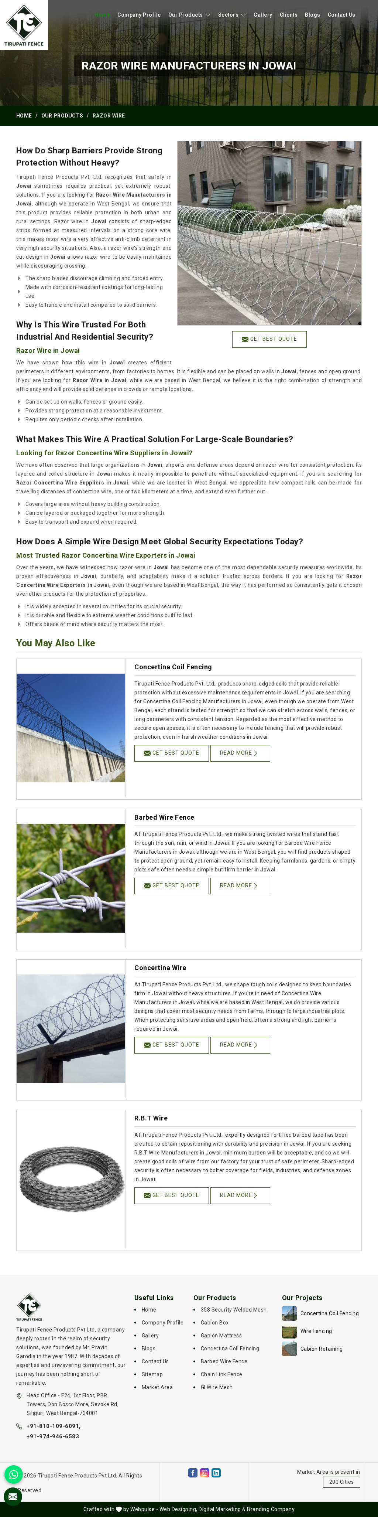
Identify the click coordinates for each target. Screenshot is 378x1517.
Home (102, 15)
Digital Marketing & (222, 1509)
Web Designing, (178, 1509)
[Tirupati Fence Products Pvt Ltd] (24, 25)
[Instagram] (204, 1472)
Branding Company (271, 1509)
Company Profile (139, 15)
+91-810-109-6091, (54, 1426)
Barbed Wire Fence (164, 817)
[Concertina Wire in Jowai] (71, 1029)
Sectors (228, 15)
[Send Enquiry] (13, 1496)
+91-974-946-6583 (53, 1436)
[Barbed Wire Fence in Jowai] (71, 878)
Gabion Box (215, 1323)
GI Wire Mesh (217, 1387)
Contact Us (341, 15)
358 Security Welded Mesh (234, 1310)
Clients (289, 15)
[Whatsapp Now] (13, 1474)
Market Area (157, 1387)
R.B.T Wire (151, 1118)
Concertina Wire (160, 968)
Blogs (312, 15)
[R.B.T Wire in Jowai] (71, 1179)
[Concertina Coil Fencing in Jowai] (71, 728)
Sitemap (152, 1374)
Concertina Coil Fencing (173, 667)
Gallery (263, 15)
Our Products (185, 15)
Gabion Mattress (221, 1336)
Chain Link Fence (222, 1374)
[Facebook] (192, 1472)
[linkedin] (216, 1472)
